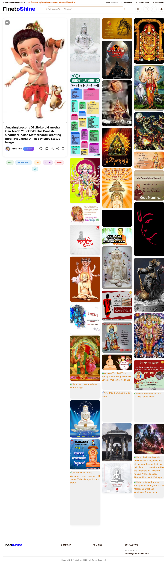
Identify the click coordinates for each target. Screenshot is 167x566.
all (35, 169)
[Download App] (138, 9)
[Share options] (97, 21)
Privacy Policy (112, 2)
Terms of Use (143, 2)
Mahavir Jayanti (23, 162)
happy (59, 162)
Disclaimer (128, 2)
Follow (29, 149)
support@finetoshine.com (137, 553)
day (37, 162)
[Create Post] (154, 9)
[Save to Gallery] (97, 25)
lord (9, 162)
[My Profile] (161, 9)
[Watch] (146, 9)
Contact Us (159, 2)
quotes (48, 162)
